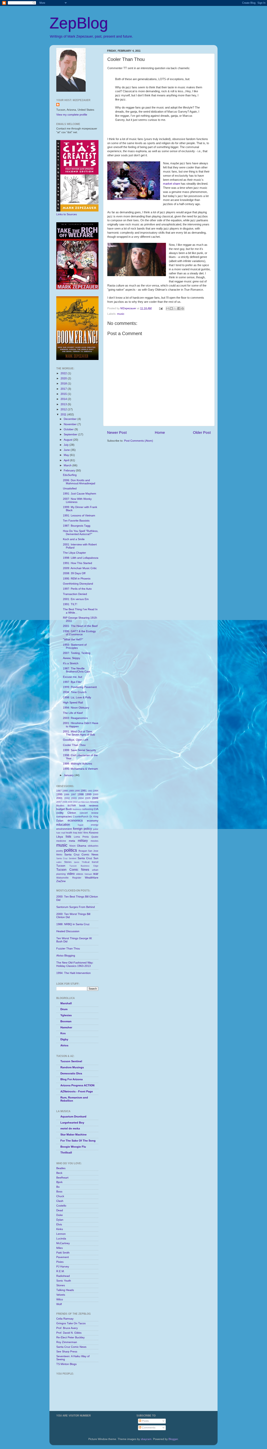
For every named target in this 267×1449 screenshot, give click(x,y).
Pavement (62, 1257)
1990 (77, 790)
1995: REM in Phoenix (76, 578)
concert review (89, 813)
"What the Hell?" (73, 639)
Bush (69, 809)
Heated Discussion (67, 931)
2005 (87, 798)
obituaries (93, 845)
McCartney (63, 1243)
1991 (84, 790)
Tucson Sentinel (71, 1061)
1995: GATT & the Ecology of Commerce (79, 633)
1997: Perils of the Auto (77, 588)
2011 (64, 414)
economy (92, 820)
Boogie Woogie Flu (73, 1146)
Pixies (60, 1261)
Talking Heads (65, 1290)
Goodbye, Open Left (75, 739)
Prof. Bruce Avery (67, 1328)
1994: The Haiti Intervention (73, 973)
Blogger (173, 1439)
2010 (75, 802)
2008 (64, 802)
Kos (63, 1033)
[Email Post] (160, 308)
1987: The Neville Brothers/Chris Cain (76, 670)
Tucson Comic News (72, 869)
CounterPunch (80, 816)
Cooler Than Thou (74, 745)
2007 (59, 802)
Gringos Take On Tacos (71, 1323)
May (67, 455)
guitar (95, 829)
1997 (73, 794)
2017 (64, 388)
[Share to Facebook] (179, 308)
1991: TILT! (70, 604)
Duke (59, 1215)
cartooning (87, 809)
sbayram (146, 1439)
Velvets (60, 1294)
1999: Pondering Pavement (80, 687)
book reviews (88, 805)
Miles (59, 1248)
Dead (59, 1210)
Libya (59, 836)
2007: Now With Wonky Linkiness (77, 500)
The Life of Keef (73, 712)
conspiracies (64, 816)
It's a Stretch (70, 663)
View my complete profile (71, 114)
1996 (66, 794)
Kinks (59, 1229)
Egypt (80, 825)
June (67, 449)
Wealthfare (91, 877)
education (63, 824)
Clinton (71, 812)
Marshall (66, 1003)
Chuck (60, 1196)
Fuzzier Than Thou (68, 948)
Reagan (83, 851)
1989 (71, 790)
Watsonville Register (68, 877)
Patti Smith (63, 1252)
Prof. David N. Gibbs (69, 1332)
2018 (64, 383)
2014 (64, 399)
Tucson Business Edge (83, 866)
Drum (63, 1009)
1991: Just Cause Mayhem (79, 493)
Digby (64, 1039)
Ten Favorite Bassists (76, 520)
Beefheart (62, 1177)
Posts (145, 1420)
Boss (59, 1191)
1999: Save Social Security (79, 750)
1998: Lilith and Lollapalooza (80, 557)
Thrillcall (85, 862)
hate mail (60, 833)
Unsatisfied (70, 488)
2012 (64, 409)
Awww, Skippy (71, 658)
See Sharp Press (66, 1351)
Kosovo (93, 832)
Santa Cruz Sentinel (66, 858)
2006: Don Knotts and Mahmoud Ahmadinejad (79, 482)
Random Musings (72, 1067)
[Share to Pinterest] (183, 308)
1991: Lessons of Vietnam (79, 515)
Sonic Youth (63, 1280)
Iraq (75, 832)
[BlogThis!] (171, 308)
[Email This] (168, 308)
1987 (59, 790)
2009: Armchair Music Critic (80, 568)
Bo (58, 1186)
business (77, 809)
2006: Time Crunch (75, 692)
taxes (76, 862)
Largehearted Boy (72, 1122)
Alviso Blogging (65, 955)
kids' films (83, 832)
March (68, 465)
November (70, 424)
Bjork (59, 1182)
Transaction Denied (75, 594)
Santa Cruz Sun (88, 858)
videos (79, 874)
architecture (84, 802)
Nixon (72, 845)
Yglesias (66, 1015)
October (69, 429)
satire (59, 862)
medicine (61, 841)
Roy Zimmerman (66, 1342)
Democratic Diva (71, 1073)
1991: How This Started (77, 563)
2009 (70, 802)
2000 (95, 794)
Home (160, 432)
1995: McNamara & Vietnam (80, 768)
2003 (74, 798)
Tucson (60, 865)
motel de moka (70, 1128)
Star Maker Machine (73, 1134)
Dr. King (94, 816)
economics (75, 820)
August (68, 439)
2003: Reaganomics (75, 718)
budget (60, 809)
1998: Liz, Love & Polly (77, 697)
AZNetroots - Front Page (76, 1091)
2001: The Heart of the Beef (80, 626)
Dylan (59, 820)
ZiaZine (61, 881)
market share (171, 183)
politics (70, 850)
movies (94, 841)
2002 (67, 798)
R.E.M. (60, 1271)
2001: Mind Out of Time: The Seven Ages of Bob (79, 733)
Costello (61, 1205)
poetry (59, 851)
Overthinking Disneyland (78, 583)
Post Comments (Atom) (138, 440)
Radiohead (63, 1276)
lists (68, 836)
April (67, 460)
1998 (80, 794)
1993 (90, 791)
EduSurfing (70, 475)
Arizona (94, 802)
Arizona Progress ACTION (77, 1085)
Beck (59, 1172)
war (95, 873)
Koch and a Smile (74, 539)
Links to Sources (66, 214)
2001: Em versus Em (76, 599)
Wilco (59, 1299)
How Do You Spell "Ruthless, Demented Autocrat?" (80, 533)
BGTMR (72, 805)
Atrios (64, 1045)
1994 (95, 790)
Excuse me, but (72, 676)
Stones (68, 862)
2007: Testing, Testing (76, 653)
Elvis (59, 1224)
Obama (81, 845)
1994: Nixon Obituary (76, 707)
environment (64, 828)
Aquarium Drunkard (73, 1116)
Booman (66, 1021)
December (70, 419)
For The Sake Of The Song (78, 1140)
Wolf (59, 1304)
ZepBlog (78, 23)
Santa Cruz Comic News (81, 854)
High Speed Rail (73, 702)
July (66, 444)
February (70, 470)
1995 (59, 794)
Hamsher (66, 1027)
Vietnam (88, 874)
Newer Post (117, 432)
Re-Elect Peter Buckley (70, 1337)
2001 (59, 798)
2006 (95, 798)
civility (60, 812)
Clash (59, 1201)
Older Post (202, 432)
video (71, 873)
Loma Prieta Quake (86, 836)
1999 (88, 794)
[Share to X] (175, 308)
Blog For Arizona (71, 1079)
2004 (81, 798)
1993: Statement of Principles (75, 646)
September (71, 434)
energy (94, 824)
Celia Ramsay (64, 1318)
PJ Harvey (62, 1266)
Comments (148, 1427)
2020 (64, 378)
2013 (64, 404)
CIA (96, 809)
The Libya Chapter (74, 552)
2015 (64, 393)
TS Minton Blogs (66, 1364)
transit (95, 862)
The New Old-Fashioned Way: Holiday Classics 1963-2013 (74, 964)
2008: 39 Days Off (74, 573)
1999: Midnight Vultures (77, 763)
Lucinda (61, 1238)
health (69, 832)
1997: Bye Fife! (72, 682)
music (120, 313)
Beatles (60, 805)
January (69, 775)
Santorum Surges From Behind (75, 907)
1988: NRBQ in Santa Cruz (73, 924)
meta (72, 840)
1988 (65, 790)
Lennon (61, 1233)
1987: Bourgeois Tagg (76, 525)
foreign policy (82, 828)
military (83, 840)
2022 (64, 373)
